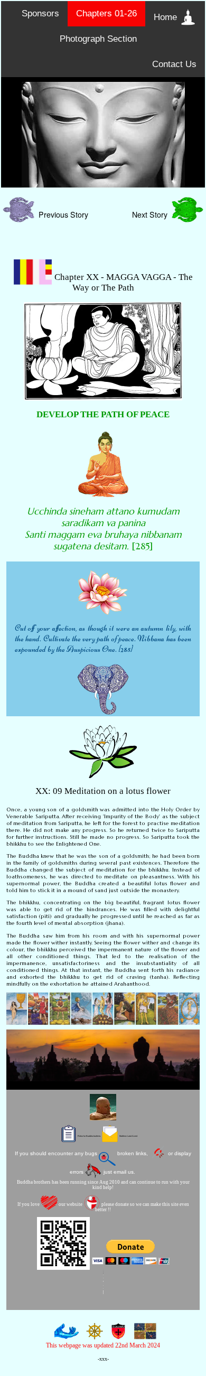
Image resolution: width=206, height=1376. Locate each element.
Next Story (152, 214)
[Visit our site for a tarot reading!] (103, 1009)
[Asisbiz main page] (64, 1335)
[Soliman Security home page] (116, 1335)
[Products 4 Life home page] (143, 1335)
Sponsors (40, 13)
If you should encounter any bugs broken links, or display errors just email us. (103, 1162)
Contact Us (174, 64)
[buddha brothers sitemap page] (92, 1335)
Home (167, 17)
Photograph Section (98, 39)
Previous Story (61, 214)
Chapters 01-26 (106, 13)
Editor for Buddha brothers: (107, 1136)
